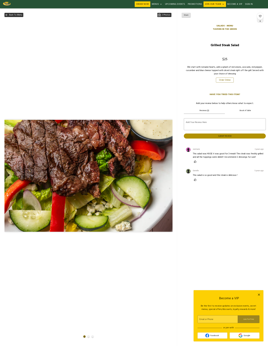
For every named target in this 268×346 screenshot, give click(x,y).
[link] (225, 80)
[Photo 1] (84, 336)
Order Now (142, 4)
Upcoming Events (175, 4)
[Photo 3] (92, 336)
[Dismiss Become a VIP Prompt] (259, 294)
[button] (157, 4)
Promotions (195, 4)
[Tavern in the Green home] (14, 4)
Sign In (249, 4)
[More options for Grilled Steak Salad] (260, 16)
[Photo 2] (88, 336)
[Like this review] (196, 161)
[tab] (204, 110)
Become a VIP (234, 4)
